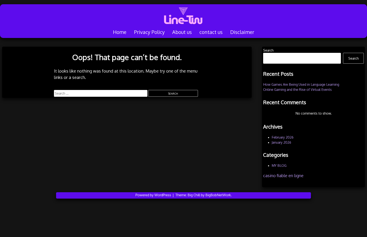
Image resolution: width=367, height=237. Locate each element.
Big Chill (194, 195)
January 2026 (281, 142)
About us (182, 32)
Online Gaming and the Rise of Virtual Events (297, 89)
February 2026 (283, 137)
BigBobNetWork (218, 195)
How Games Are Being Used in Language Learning (301, 84)
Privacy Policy (149, 32)
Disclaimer (242, 32)
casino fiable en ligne (283, 175)
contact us (211, 32)
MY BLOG (279, 165)
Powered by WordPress (154, 195)
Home (119, 32)
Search (268, 50)
